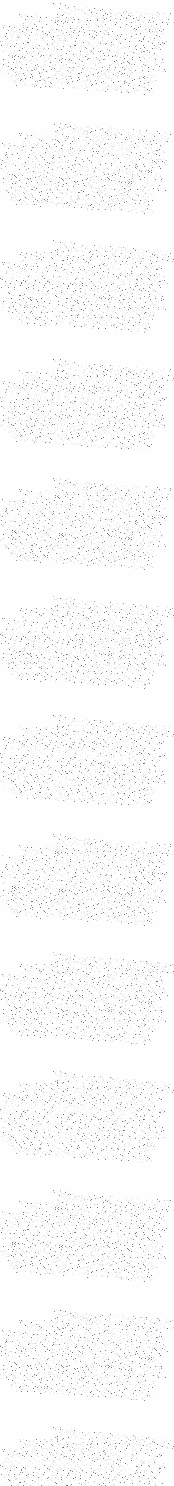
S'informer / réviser (58, 31)
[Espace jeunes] (55, 21)
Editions (39, 106)
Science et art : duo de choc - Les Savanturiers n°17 (82, 184)
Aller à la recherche (136, 12)
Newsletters (82, 28)
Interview (68, 45)
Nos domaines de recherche (62, 5)
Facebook (128, 324)
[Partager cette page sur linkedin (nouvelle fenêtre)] (113, 78)
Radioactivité (43, 75)
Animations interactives (41, 48)
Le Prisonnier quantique (153, 28)
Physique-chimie (45, 86)
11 (94, 309)
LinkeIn (139, 324)
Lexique (112, 324)
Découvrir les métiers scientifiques (109, 31)
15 (111, 309)
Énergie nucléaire (45, 64)
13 (102, 309)
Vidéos (59, 41)
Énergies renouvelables (43, 70)
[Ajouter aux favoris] (76, 75)
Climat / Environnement (44, 81)
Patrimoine (110, 45)
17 (119, 309)
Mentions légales (38, 324)
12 (98, 309)
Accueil (41, 41)
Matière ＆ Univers (125, 45)
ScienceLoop (42, 127)
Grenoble (117, 196)
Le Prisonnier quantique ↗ (42, 134)
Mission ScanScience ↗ (44, 143)
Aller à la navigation (122, 12)
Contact (110, 28)
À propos (44, 5)
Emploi (113, 5)
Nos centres (103, 5)
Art (117, 45)
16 (115, 309)
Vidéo (62, 45)
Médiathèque (121, 28)
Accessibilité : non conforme (96, 324)
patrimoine (79, 196)
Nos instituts (91, 5)
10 (90, 309)
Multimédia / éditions (79, 31)
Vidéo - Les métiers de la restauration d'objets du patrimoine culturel (87, 186)
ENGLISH (139, 5)
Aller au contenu (110, 12)
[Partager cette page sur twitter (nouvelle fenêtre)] (77, 78)
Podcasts (40, 117)
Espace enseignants (97, 28)
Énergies (40, 60)
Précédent (66, 309)
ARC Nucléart (131, 196)
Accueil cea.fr (133, 28)
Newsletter (121, 324)
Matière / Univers (45, 96)
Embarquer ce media (134, 147)
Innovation (80, 5)
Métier (75, 45)
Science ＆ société (99, 45)
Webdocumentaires (45, 122)
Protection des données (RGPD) (59, 324)
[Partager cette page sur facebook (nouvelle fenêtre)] (103, 75)
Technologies (43, 100)
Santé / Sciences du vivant (45, 91)
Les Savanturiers (85, 45)
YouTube (136, 324)
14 (106, 309)
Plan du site (78, 324)
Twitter (130, 324)
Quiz (37, 111)
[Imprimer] (64, 75)
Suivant (137, 309)
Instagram (133, 324)
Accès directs (123, 5)
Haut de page (167, 1267)
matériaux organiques (98, 196)
